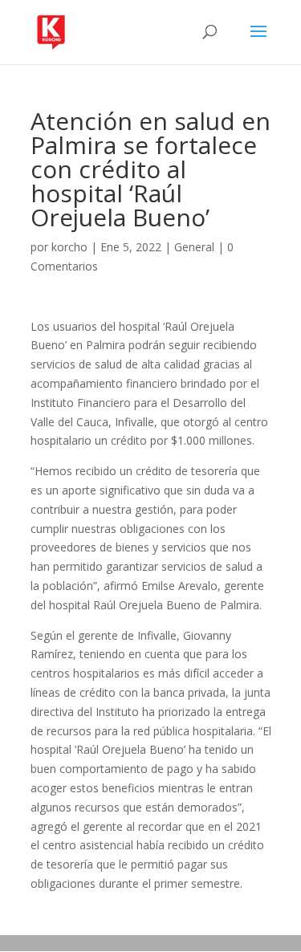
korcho (69, 246)
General (194, 246)
